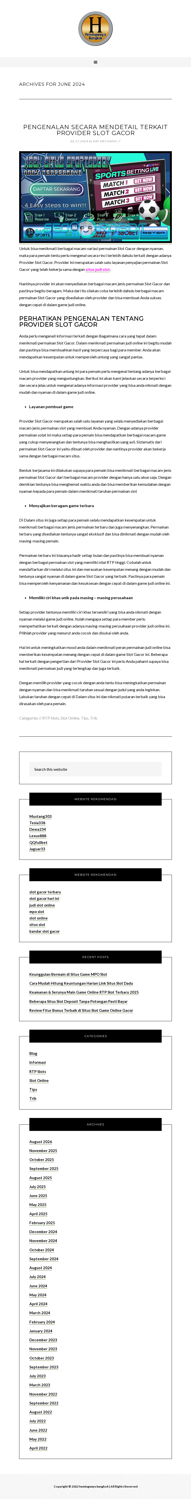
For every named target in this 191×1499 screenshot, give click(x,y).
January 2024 (40, 1331)
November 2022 (43, 1394)
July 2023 (37, 1376)
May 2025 (38, 1204)
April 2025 (38, 1213)
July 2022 (37, 1421)
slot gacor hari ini (44, 898)
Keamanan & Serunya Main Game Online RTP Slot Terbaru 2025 (84, 992)
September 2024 (43, 1259)
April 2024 (38, 1304)
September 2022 (43, 1403)
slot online (38, 918)
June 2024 (38, 1286)
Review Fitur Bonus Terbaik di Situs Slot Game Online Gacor (81, 1010)
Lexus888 (37, 835)
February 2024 (42, 1322)
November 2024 (43, 1240)
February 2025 (42, 1222)
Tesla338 (37, 823)
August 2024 (40, 1267)
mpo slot (36, 911)
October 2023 (41, 1358)
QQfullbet (38, 842)
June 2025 (38, 1195)
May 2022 (38, 1439)
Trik (93, 718)
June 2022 (38, 1430)
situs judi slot (98, 269)
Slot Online (70, 718)
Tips (85, 718)
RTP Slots (50, 718)
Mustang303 (40, 816)
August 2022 (40, 1412)
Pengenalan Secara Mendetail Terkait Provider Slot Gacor (95, 130)
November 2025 (43, 1150)
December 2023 (43, 1340)
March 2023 (39, 1385)
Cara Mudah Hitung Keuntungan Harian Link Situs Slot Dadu (81, 983)
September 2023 (43, 1367)
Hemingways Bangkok (95, 28)
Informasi (37, 1062)
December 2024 (43, 1231)
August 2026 (40, 1141)
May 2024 (38, 1295)
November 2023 (43, 1349)
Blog (33, 1053)
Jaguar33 (37, 849)
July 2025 (37, 1186)
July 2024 (37, 1276)
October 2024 (41, 1250)
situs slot (37, 924)
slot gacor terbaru (45, 892)
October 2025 (41, 1159)
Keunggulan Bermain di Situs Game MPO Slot (68, 974)
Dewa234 (37, 829)
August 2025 (40, 1177)
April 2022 (38, 1448)
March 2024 (39, 1312)
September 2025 (43, 1168)
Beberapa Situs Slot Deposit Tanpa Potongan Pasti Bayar (78, 1001)
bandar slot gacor (44, 931)
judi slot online (42, 905)
